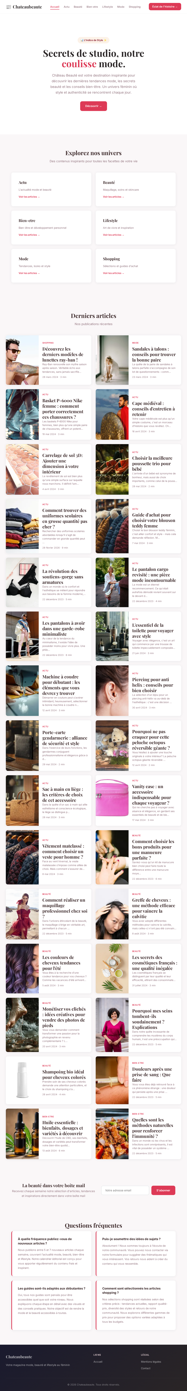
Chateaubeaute (24, 7)
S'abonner (163, 1190)
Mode (120, 6)
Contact (145, 1368)
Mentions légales (151, 1361)
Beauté (78, 6)
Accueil (54, 6)
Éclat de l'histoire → (165, 6)
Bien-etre (92, 6)
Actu (66, 6)
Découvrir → (93, 106)
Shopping (135, 6)
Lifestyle (107, 6)
